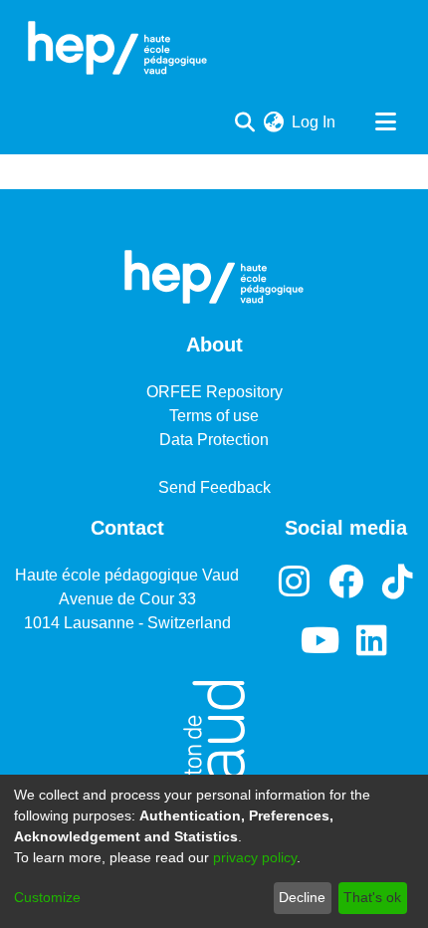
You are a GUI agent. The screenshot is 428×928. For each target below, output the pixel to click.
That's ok (372, 897)
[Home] (117, 48)
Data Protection (214, 439)
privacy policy (255, 857)
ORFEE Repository (214, 391)
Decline (302, 897)
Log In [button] (314, 122)
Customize (47, 897)
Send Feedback (214, 487)
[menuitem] (273, 122)
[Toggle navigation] (385, 122)
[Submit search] (244, 122)
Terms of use (214, 415)
